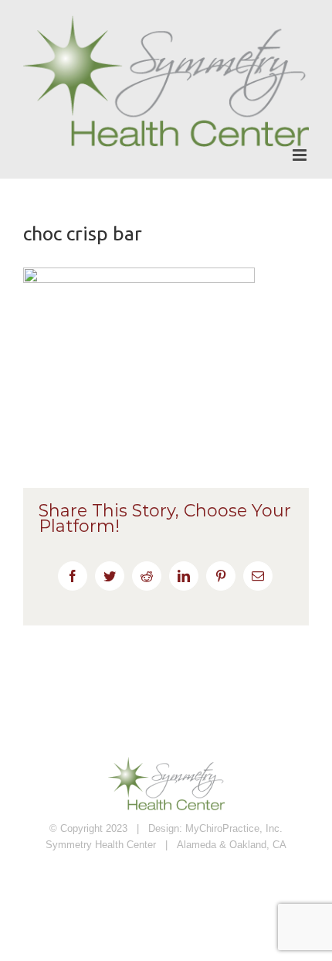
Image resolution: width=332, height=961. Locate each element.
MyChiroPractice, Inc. (234, 828)
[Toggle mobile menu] (301, 155)
